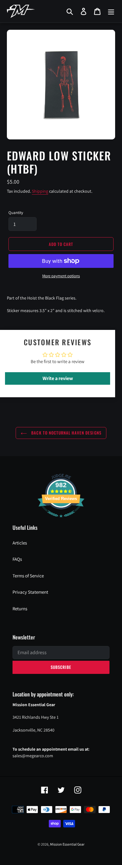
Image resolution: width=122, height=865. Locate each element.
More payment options (61, 276)
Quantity (15, 212)
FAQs (17, 559)
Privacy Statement (30, 592)
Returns (20, 609)
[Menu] (111, 11)
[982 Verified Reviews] (61, 521)
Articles (20, 543)
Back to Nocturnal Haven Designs (65, 433)
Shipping (40, 191)
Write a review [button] (58, 378)
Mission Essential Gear (67, 844)
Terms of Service (28, 576)
